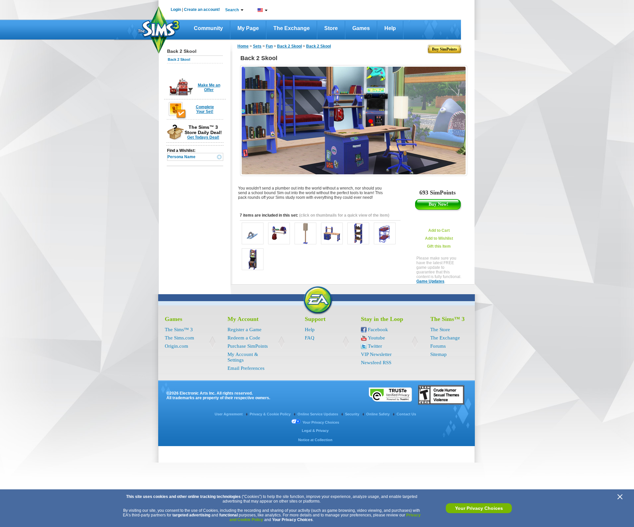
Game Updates (430, 281)
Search (232, 10)
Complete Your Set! (205, 109)
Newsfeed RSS (376, 362)
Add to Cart (439, 230)
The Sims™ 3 (179, 329)
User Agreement (229, 414)
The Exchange (291, 28)
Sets (257, 46)
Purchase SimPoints (248, 346)
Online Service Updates (318, 414)
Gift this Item (439, 246)
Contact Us (406, 414)
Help (390, 28)
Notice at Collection (315, 440)
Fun (269, 46)
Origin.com (176, 346)
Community (208, 28)
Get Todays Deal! (203, 137)
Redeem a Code (244, 337)
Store (331, 28)
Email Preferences (246, 368)
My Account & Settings (243, 357)
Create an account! (202, 9)
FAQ (309, 337)
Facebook (378, 329)
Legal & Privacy (315, 431)
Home (243, 46)
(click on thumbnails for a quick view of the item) (344, 215)
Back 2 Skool (179, 59)
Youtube (376, 337)
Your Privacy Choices (479, 508)
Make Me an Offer (209, 87)
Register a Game (245, 329)
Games (361, 28)
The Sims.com (179, 337)
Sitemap (438, 354)
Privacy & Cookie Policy (271, 414)
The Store (440, 329)
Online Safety (378, 414)
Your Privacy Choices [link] (320, 422)
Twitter (375, 346)
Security (352, 414)
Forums (438, 346)
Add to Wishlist (439, 238)
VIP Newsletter (376, 354)
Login (176, 9)
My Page (248, 28)
